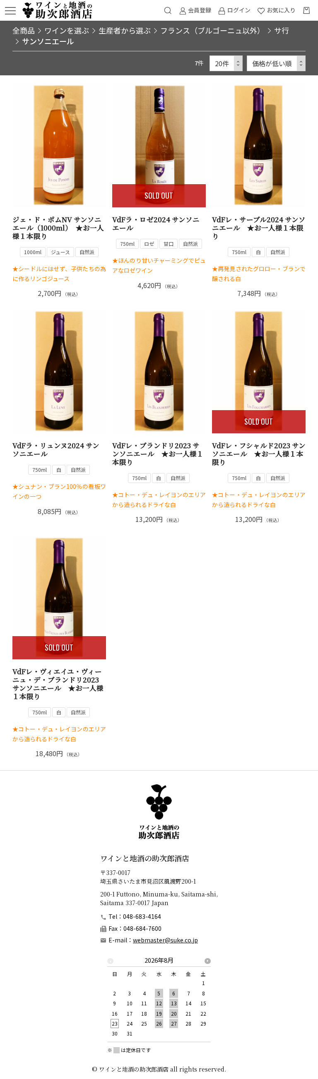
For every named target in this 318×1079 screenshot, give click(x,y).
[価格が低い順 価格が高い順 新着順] (276, 63)
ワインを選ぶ (66, 30)
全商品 (23, 30)
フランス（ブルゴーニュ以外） (212, 30)
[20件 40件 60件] (226, 63)
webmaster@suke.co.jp (165, 940)
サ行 (281, 30)
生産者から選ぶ (125, 30)
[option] (159, 999)
